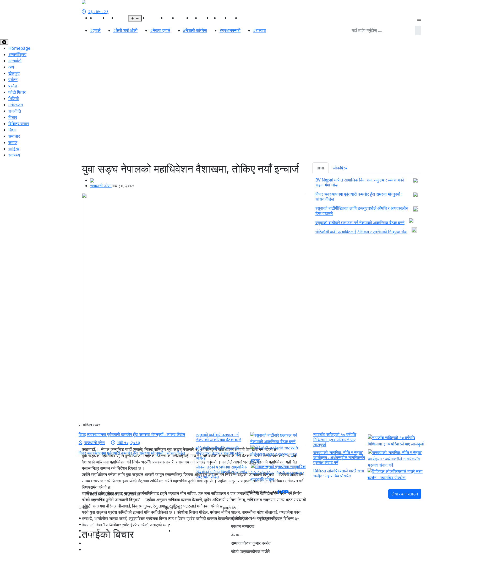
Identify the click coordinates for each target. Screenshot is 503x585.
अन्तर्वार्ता (14, 61)
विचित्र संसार (18, 123)
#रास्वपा (259, 30)
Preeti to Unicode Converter (113, 494)
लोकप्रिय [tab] (340, 168)
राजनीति (101, 18)
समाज (12, 142)
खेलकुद (171, 18)
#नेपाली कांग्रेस (195, 30)
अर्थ (144, 18)
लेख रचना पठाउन (405, 494)
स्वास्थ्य (205, 18)
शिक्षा (12, 130)
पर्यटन (13, 79)
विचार (12, 117)
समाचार (14, 136)
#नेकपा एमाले (160, 30)
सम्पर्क (178, 530)
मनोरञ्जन (184, 18)
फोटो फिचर (17, 92)
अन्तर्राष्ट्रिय (156, 18)
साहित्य (224, 18)
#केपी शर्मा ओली (125, 30)
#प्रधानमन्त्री (230, 30)
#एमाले (95, 30)
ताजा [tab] (320, 168)
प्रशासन (246, 18)
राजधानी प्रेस (101, 186)
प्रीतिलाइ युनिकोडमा (188, 524)
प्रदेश (120, 18)
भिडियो (234, 18)
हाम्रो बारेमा (182, 518)
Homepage (19, 48)
